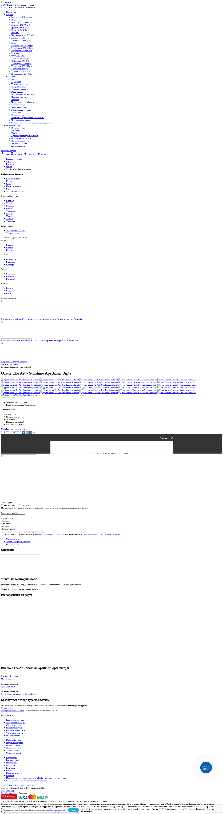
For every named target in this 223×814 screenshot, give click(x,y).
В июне (9, 245)
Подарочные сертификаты (23, 102)
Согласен (73, 810)
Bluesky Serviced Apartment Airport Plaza (18, 694)
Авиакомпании (18, 146)
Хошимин (10, 221)
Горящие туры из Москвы (12, 710)
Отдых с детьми (13, 745)
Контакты (15, 133)
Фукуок (9, 213)
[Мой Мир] (30, 432)
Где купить (16, 81)
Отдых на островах (14, 742)
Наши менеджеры (19, 107)
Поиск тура (11, 12)
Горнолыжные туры (15, 720)
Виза (8, 189)
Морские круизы (13, 748)
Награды (10, 770)
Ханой (9, 216)
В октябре (10, 262)
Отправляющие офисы (21, 138)
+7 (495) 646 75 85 (9, 7)
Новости (15, 99)
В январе (10, 276)
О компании (11, 762)
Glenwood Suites (8, 686)
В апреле (10, 291)
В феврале (10, 279)
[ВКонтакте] (23, 432)
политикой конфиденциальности (54, 810)
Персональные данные (21, 120)
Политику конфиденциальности (47, 534)
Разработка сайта (8, 793)
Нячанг (9, 208)
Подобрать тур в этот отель (13, 429)
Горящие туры (17, 115)
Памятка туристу (13, 186)
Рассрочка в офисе (19, 89)
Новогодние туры (14, 727)
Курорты (10, 181)
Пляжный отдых (13, 740)
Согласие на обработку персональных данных (31, 123)
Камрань (10, 206)
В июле (9, 247)
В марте (9, 288)
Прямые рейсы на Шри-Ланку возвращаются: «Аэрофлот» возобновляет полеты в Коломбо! (41, 319)
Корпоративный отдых (16, 730)
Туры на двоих (12, 233)
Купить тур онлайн (19, 84)
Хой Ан (9, 218)
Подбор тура (11, 757)
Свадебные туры (13, 725)
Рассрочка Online (18, 86)
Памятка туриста (18, 97)
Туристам (10, 79)
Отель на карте (12, 544)
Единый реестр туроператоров (24, 135)
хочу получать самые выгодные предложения (24, 532)
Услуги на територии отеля (18, 541)
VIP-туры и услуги (14, 733)
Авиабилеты (16, 112)
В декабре (10, 274)
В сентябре (11, 259)
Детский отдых (13, 750)
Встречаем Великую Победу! (14, 361)
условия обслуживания (90, 801)
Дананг (9, 203)
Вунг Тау (10, 200)
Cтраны (9, 14)
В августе (10, 250)
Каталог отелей (13, 178)
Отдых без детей (13, 753)
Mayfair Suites (7, 679)
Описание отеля (13, 539)
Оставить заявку (8, 708)
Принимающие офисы (21, 141)
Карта (8, 183)
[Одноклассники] (27, 432)
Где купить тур (7, 790)
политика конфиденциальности (64, 801)
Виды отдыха (17, 92)
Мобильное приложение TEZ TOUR (27, 117)
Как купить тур (18, 105)
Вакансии (15, 130)
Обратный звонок (25, 785)
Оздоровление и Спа (15, 735)
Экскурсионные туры (15, 191)
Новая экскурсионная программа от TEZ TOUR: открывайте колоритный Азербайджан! (40, 340)
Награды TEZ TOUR (20, 143)
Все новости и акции (10, 364)
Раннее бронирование (21, 110)
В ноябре (10, 264)
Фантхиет (10, 211)
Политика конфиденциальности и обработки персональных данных (36, 778)
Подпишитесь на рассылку (23, 94)
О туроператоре (13, 125)
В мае (8, 293)
